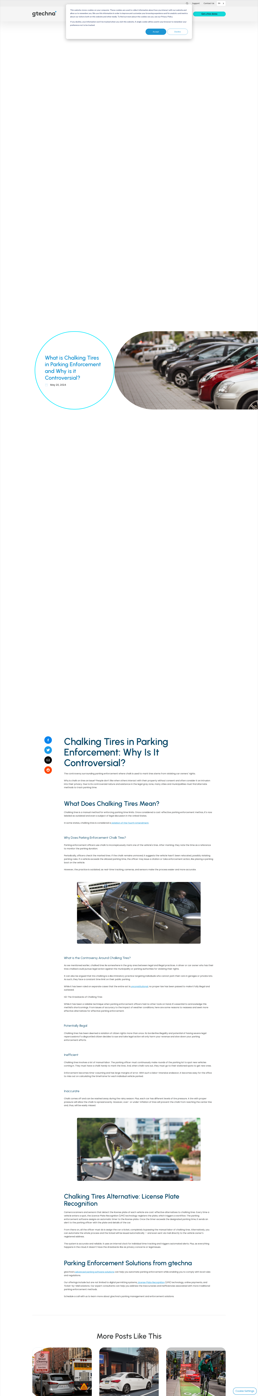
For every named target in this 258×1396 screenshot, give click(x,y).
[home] (44, 14)
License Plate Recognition (151, 1282)
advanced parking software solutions (94, 1271)
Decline (177, 32)
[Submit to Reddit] (48, 770)
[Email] (48, 760)
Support (196, 3)
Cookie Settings (244, 1391)
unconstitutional (139, 986)
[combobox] (221, 3)
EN (219, 3)
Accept (156, 32)
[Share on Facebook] (48, 740)
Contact (209, 3)
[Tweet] (48, 750)
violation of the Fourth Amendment (130, 822)
